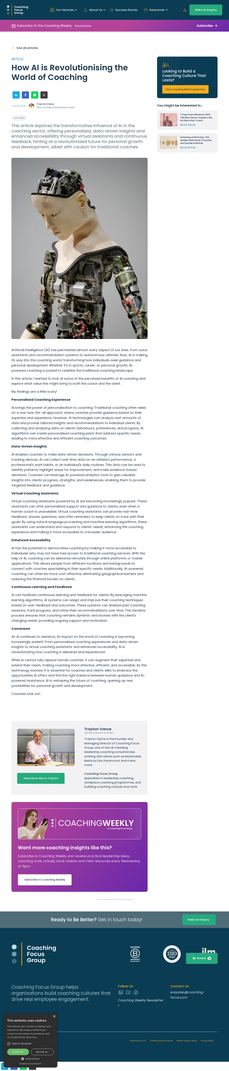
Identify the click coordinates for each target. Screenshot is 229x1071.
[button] (62, 10)
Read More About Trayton (41, 778)
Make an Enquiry (206, 10)
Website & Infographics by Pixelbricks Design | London (114, 900)
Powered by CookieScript (30, 1064)
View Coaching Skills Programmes (185, 89)
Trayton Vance (95, 739)
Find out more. (83, 25)
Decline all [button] (42, 1051)
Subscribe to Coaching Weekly (44, 879)
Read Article (188, 125)
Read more (31, 1037)
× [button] (54, 1016)
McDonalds (133, 756)
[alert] (30, 1040)
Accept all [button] (18, 1051)
